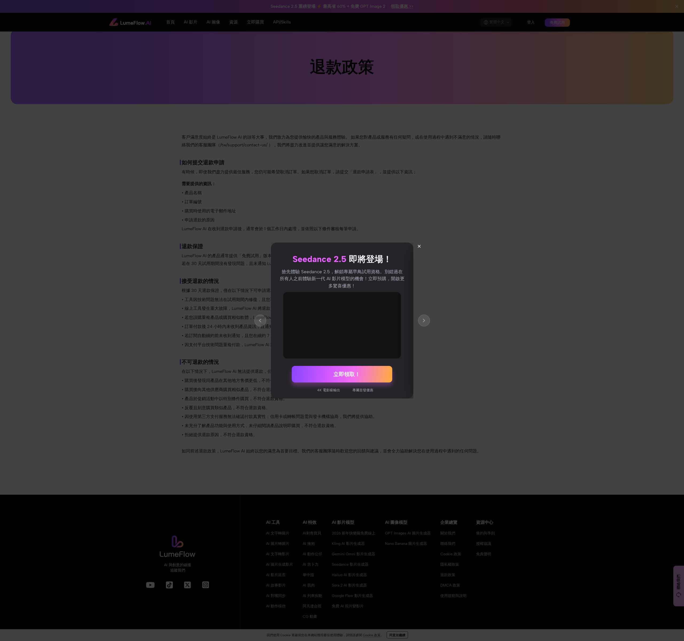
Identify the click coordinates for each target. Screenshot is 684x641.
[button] (260, 320)
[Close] (419, 246)
